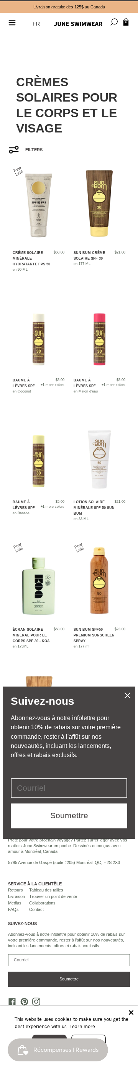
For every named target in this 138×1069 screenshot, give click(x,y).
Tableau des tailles (46, 890)
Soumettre (69, 979)
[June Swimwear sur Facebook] (10, 1003)
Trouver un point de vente (53, 896)
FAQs (13, 909)
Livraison (16, 896)
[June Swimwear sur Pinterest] (22, 1003)
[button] (37, 24)
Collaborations (42, 903)
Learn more (82, 1026)
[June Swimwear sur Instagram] (34, 1003)
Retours (15, 890)
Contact (36, 909)
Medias (14, 903)
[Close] (131, 1012)
